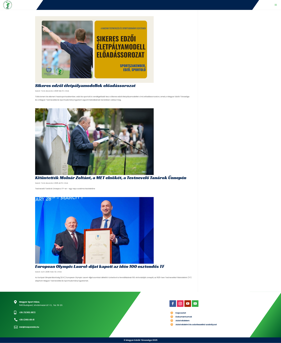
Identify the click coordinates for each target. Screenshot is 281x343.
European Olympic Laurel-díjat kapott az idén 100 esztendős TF (99, 266)
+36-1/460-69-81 (26, 319)
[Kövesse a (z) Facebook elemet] (172, 303)
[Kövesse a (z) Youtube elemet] (187, 303)
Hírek (67, 91)
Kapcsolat (181, 312)
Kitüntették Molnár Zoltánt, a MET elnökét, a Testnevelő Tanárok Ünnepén (110, 177)
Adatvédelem (183, 320)
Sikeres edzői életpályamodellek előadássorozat (85, 85)
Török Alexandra (47, 91)
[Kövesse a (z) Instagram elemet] (180, 303)
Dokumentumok (184, 316)
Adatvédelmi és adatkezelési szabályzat (196, 324)
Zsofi (42, 272)
